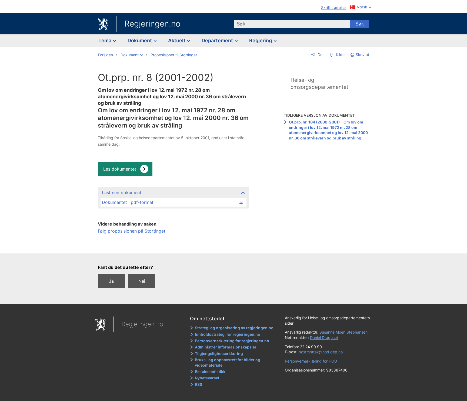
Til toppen (173, 245)
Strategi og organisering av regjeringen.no (234, 327)
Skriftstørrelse (333, 7)
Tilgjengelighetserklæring (219, 353)
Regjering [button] (261, 40)
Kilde (340, 54)
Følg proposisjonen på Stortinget (131, 231)
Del (319, 54)
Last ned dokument (121, 192)
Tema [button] (105, 40)
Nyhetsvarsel (207, 378)
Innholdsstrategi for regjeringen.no (227, 334)
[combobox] (292, 24)
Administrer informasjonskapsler (225, 347)
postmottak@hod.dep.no (321, 352)
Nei (141, 281)
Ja (111, 281)
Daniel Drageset (324, 337)
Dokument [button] (140, 40)
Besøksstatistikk (210, 371)
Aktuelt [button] (177, 40)
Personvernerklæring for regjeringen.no (232, 340)
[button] (132, 55)
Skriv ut (362, 54)
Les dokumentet (119, 169)
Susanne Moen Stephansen (343, 332)
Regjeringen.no (152, 23)
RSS (198, 384)
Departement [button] (218, 40)
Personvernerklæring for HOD (311, 361)
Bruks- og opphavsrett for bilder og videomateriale (227, 362)
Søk (359, 24)
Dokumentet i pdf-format (128, 202)
